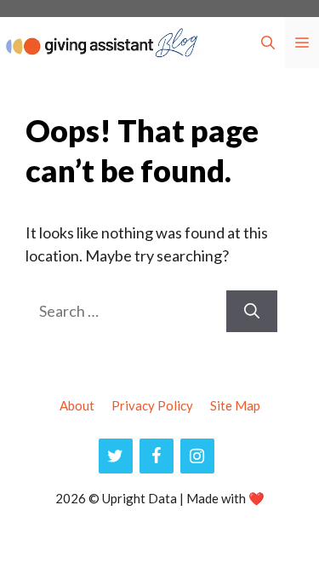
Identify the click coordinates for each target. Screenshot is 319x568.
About (77, 405)
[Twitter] (116, 456)
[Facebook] (157, 456)
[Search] (251, 311)
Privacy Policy (152, 405)
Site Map (235, 405)
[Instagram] (197, 456)
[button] (268, 42)
